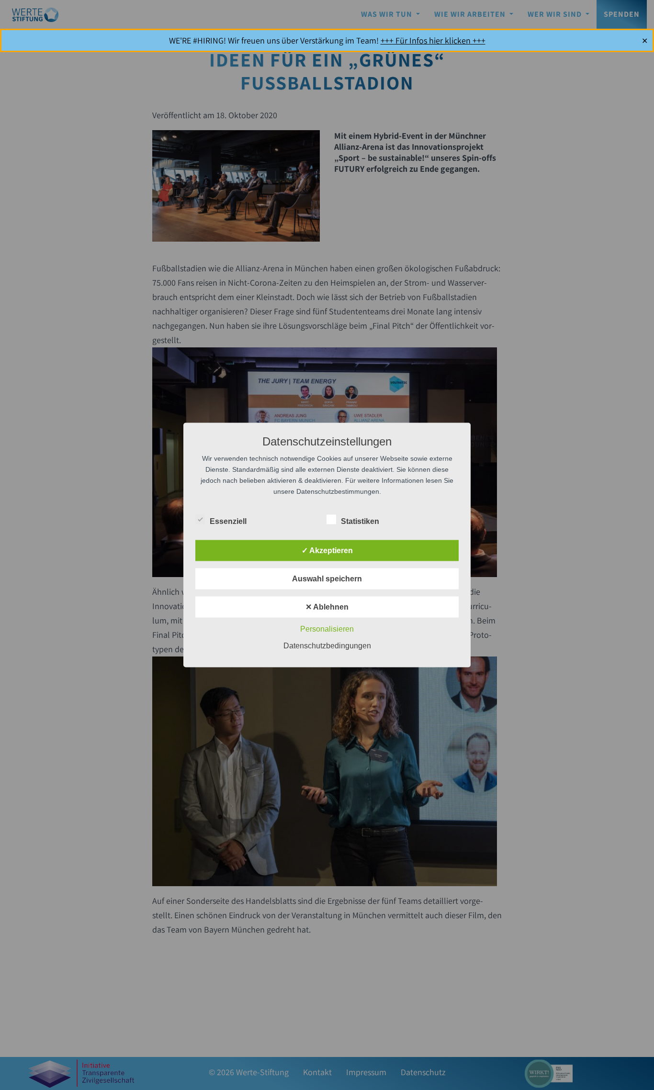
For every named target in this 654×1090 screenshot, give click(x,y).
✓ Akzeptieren (327, 550)
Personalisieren (327, 629)
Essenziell (228, 521)
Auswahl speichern (327, 579)
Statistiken (360, 521)
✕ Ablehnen (327, 607)
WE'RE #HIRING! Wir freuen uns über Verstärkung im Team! (327, 40)
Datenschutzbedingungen (327, 646)
